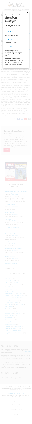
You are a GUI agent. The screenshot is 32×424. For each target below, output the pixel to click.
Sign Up (10, 31)
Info (10, 46)
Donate (10, 40)
